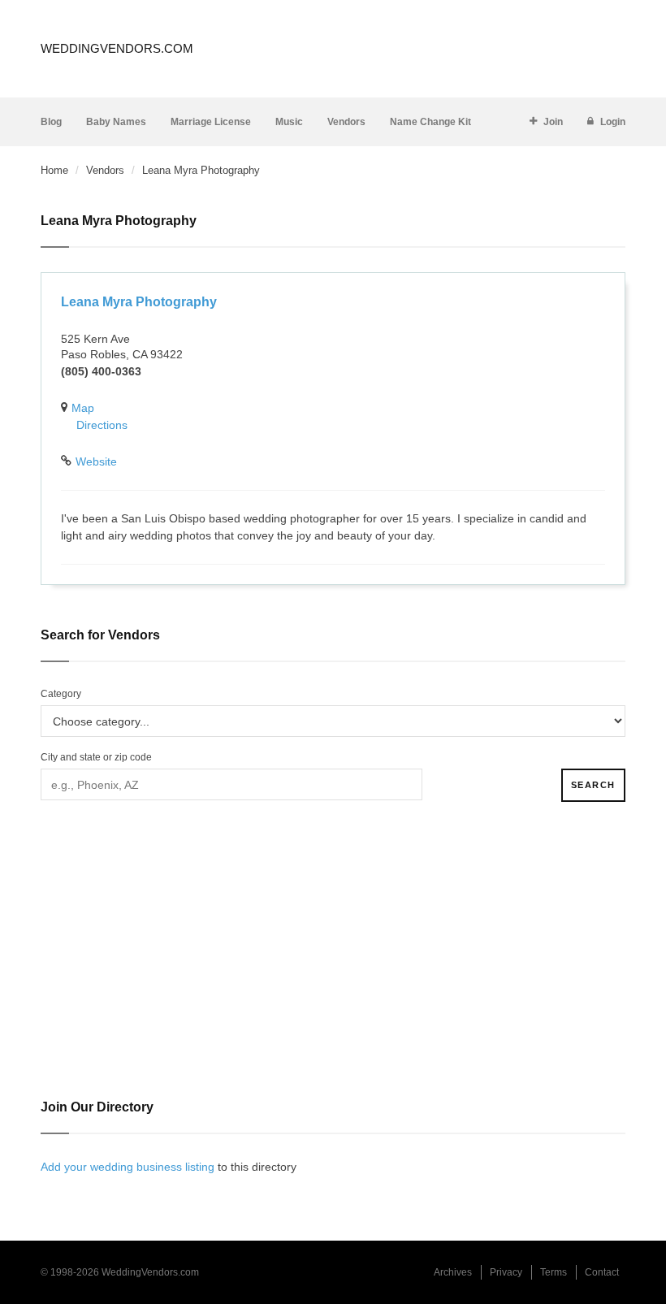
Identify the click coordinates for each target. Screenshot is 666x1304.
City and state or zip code (96, 757)
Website (96, 461)
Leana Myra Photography (139, 302)
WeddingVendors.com (117, 48)
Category (61, 694)
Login (612, 122)
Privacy (506, 1272)
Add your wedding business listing (127, 1166)
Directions (102, 424)
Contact (602, 1272)
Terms (553, 1272)
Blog (51, 122)
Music (289, 122)
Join (553, 122)
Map (82, 407)
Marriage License (211, 122)
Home (54, 170)
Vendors (346, 122)
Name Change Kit (430, 122)
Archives (453, 1272)
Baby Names (116, 122)
